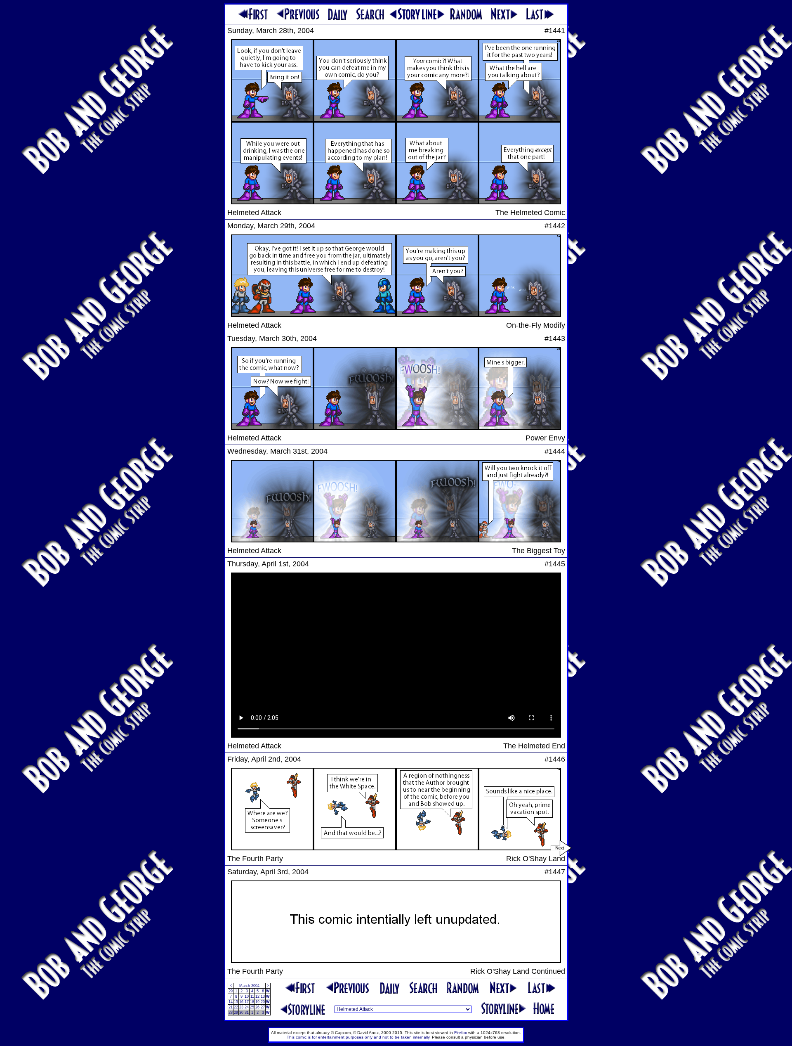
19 (257, 1002)
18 (252, 1002)
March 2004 (249, 986)
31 (247, 1013)
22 (236, 1007)
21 (231, 1007)
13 (263, 996)
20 (263, 1002)
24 (247, 1007)
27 (263, 1007)
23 (241, 1007)
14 (231, 1002)
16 (241, 1002)
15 (236, 1002)
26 (257, 1007)
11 (252, 996)
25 (252, 1007)
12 (257, 996)
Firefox (460, 1032)
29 (231, 991)
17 (247, 1002)
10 (247, 996)
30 (241, 1013)
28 (231, 1013)
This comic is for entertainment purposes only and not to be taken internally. (359, 1037)
